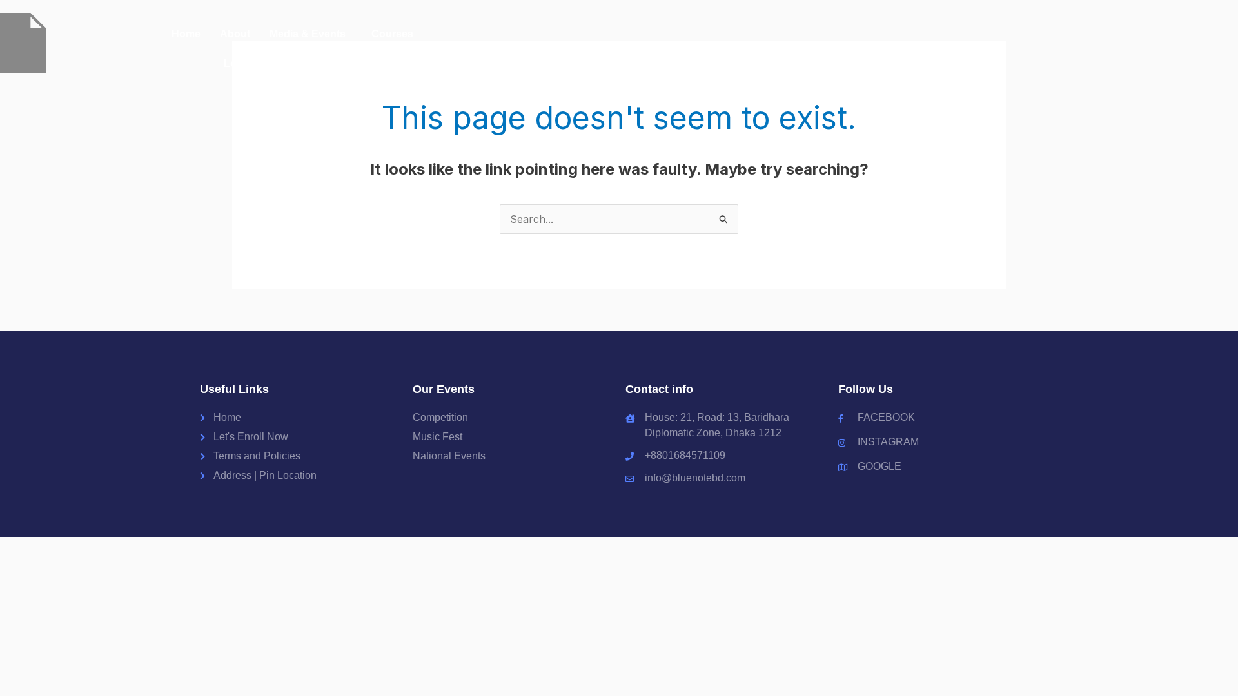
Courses (392, 33)
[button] (311, 34)
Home (186, 33)
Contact (341, 63)
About (235, 33)
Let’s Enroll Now (263, 63)
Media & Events (308, 33)
